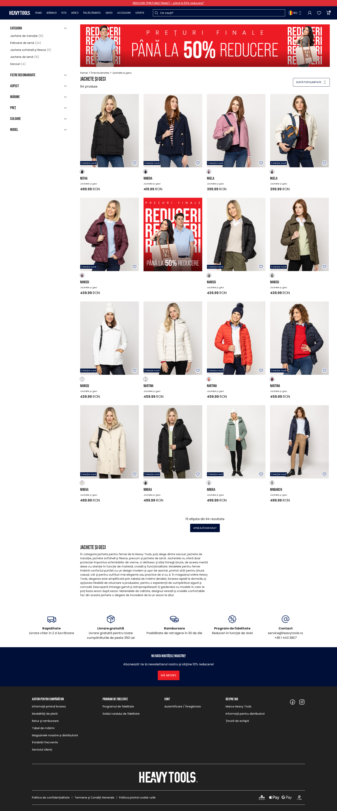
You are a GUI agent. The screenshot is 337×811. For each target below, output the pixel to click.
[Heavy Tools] (20, 13)
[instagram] (302, 702)
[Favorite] (319, 13)
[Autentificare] (309, 13)
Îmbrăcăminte (100, 73)
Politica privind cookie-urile (137, 797)
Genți (109, 13)
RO (295, 13)
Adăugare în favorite (134, 163)
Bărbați (52, 13)
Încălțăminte (92, 13)
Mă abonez (168, 675)
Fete (64, 13)
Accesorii (124, 13)
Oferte (139, 13)
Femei (38, 13)
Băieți (75, 13)
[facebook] (292, 702)
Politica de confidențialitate (51, 797)
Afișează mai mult (205, 528)
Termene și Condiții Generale (94, 797)
